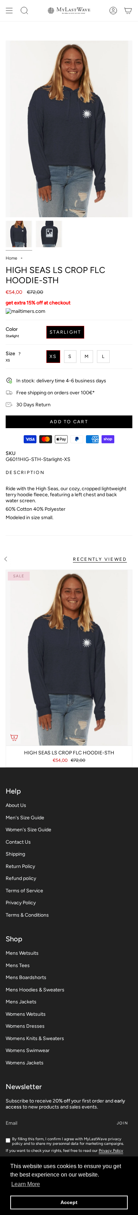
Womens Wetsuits (26, 1014)
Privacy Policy (21, 903)
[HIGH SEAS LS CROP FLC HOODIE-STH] (69, 658)
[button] (24, 10)
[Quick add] (14, 737)
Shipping (15, 854)
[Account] (113, 10)
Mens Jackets (21, 1002)
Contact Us (18, 842)
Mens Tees (18, 965)
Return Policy (20, 866)
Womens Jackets (25, 1063)
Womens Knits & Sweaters (35, 1038)
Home (11, 258)
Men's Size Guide (25, 818)
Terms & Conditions (27, 915)
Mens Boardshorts (26, 977)
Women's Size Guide (28, 830)
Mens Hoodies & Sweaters (35, 990)
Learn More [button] (25, 1184)
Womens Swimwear (28, 1050)
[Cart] (128, 10)
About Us (16, 805)
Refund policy (21, 878)
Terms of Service (24, 891)
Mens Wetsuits (22, 953)
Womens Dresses (25, 1026)
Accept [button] (69, 1202)
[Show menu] (9, 10)
